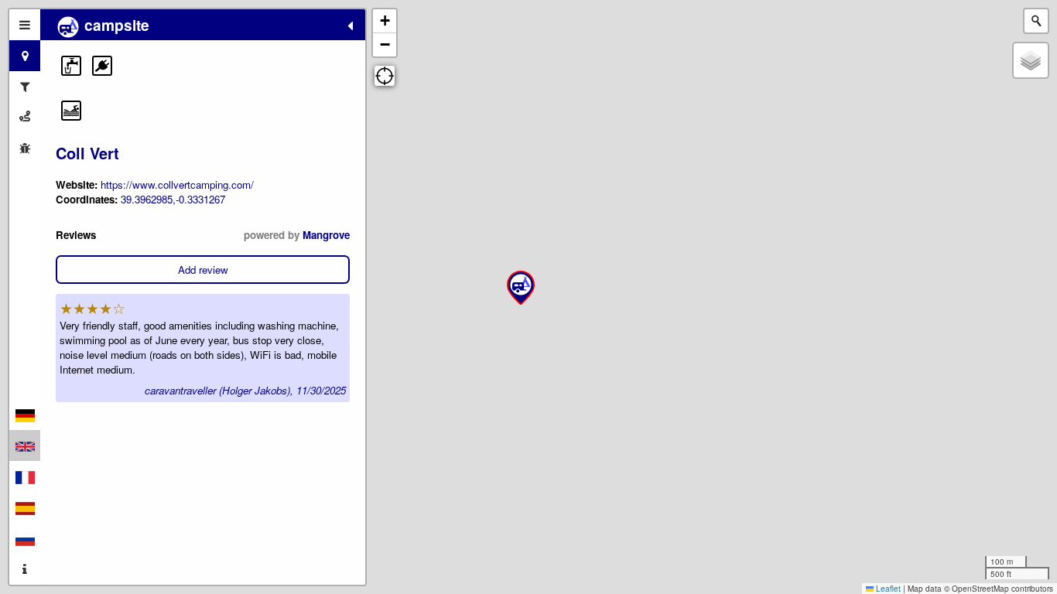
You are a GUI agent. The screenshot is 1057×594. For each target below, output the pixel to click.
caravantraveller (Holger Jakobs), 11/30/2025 (245, 390)
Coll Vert (87, 153)
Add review (203, 269)
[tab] (24, 24)
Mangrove (326, 234)
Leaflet (887, 588)
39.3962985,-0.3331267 (173, 199)
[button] (71, 65)
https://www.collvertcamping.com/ (177, 184)
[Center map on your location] (385, 76)
